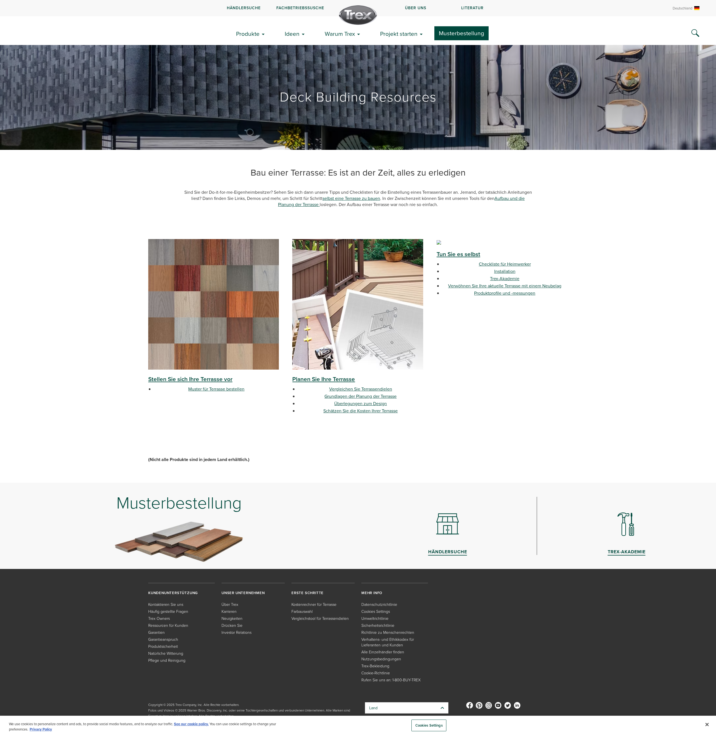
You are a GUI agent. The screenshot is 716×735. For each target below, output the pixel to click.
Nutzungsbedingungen (381, 658)
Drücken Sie (232, 625)
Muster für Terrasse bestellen (216, 389)
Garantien (156, 632)
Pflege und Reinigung (166, 660)
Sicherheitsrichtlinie (377, 625)
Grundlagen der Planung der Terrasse (360, 396)
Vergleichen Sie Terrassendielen (360, 389)
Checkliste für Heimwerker (505, 264)
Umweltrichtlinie (374, 618)
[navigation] (358, 8)
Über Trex (230, 604)
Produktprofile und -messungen (504, 293)
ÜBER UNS (415, 8)
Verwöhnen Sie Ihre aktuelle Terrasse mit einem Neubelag (504, 286)
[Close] (707, 725)
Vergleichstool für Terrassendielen (320, 618)
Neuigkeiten (232, 618)
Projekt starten (399, 33)
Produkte (248, 33)
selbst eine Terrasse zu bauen (351, 198)
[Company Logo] (358, 15)
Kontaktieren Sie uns (165, 604)
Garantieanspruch (163, 639)
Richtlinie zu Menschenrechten (387, 632)
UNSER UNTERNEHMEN (243, 592)
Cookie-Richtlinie (375, 672)
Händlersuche (244, 8)
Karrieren (229, 611)
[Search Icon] (695, 33)
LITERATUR (472, 8)
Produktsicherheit (163, 646)
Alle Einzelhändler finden (382, 651)
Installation (504, 271)
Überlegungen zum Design (360, 403)
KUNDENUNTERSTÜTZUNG (173, 592)
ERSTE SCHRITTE (307, 592)
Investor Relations (236, 632)
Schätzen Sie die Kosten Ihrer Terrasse (360, 411)
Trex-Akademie (504, 278)
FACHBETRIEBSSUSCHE (300, 8)
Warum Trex (340, 33)
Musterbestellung (461, 33)
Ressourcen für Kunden (168, 625)
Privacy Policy (41, 729)
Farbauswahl (302, 611)
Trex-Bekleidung (375, 665)
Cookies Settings (429, 725)
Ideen (292, 33)
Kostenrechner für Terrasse (313, 604)
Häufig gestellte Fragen (168, 611)
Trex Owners (159, 618)
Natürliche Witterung (165, 653)
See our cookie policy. (191, 724)
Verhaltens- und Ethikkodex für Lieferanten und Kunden (387, 642)
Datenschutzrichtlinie (379, 604)
